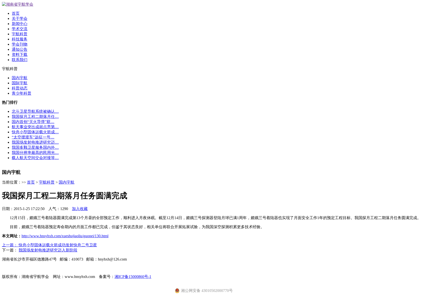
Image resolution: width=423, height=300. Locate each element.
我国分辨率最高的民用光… (35, 152)
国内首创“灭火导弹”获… (33, 122)
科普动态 (19, 88)
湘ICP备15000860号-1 (133, 277)
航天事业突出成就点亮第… (35, 127)
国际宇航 (19, 83)
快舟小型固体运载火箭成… (35, 132)
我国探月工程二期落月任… (35, 116)
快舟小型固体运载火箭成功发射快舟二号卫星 (58, 245)
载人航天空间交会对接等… (35, 158)
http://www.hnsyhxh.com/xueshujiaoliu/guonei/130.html (65, 236)
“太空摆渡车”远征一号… (33, 137)
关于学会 (19, 18)
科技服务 (19, 39)
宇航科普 (19, 34)
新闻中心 (19, 24)
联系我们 (19, 60)
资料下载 (19, 54)
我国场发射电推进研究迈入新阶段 (48, 250)
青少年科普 (21, 93)
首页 (16, 13)
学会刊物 (19, 44)
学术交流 (19, 29)
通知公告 (19, 49)
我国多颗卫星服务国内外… (35, 147)
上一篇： (10, 245)
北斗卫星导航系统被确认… (35, 111)
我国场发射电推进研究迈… (35, 142)
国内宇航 (19, 78)
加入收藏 (80, 209)
